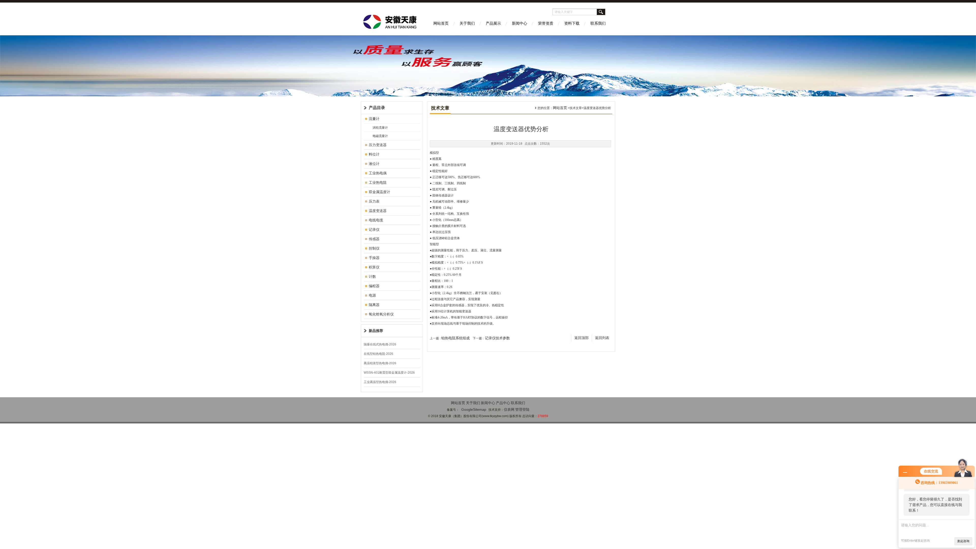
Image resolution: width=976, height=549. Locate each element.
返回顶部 (581, 338)
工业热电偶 (378, 173)
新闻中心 (519, 23)
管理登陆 (522, 409)
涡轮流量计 (380, 127)
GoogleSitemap (473, 409)
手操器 (374, 258)
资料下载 (572, 23)
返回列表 (602, 338)
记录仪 (374, 229)
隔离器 (374, 305)
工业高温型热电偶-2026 (380, 382)
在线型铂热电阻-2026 (378, 354)
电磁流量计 (380, 136)
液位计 (374, 164)
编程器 (374, 286)
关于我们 (467, 23)
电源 (372, 295)
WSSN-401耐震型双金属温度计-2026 (389, 372)
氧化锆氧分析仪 (381, 314)
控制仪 (374, 248)
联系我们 (598, 23)
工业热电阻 (378, 182)
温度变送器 (378, 211)
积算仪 (374, 267)
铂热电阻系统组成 (455, 338)
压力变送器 (378, 145)
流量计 (374, 119)
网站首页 (441, 23)
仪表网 (509, 409)
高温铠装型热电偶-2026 (380, 363)
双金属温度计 (379, 192)
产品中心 (503, 403)
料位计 (374, 154)
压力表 (374, 201)
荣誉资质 (545, 23)
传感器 (374, 239)
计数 (372, 276)
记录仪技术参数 (497, 338)
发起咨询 (963, 541)
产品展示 (493, 23)
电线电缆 (376, 220)
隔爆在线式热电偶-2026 (380, 344)
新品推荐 (376, 331)
